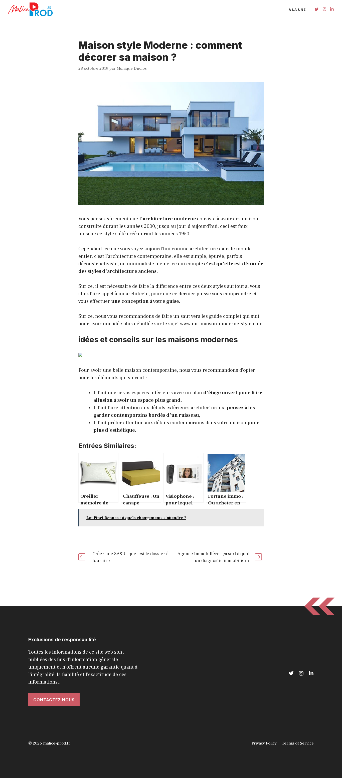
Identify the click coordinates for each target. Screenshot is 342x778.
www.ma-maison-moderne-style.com (221, 324)
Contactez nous (54, 699)
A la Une (297, 9)
